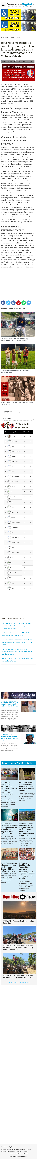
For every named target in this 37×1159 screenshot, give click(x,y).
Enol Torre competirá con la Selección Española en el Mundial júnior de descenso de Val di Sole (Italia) (17, 651)
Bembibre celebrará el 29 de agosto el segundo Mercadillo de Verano (17, 659)
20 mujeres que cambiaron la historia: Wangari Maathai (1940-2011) (9, 737)
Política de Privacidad (8, 1151)
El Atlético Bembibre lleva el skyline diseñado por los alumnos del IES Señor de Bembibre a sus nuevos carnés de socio (9, 789)
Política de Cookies (22, 1151)
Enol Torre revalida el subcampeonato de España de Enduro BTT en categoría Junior (9, 867)
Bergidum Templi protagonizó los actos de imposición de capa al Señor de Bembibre (27, 786)
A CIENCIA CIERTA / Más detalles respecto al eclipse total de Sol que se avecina (9, 705)
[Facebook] (3, 302)
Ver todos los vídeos (19, 982)
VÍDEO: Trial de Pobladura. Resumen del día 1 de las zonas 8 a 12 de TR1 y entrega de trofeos (18, 948)
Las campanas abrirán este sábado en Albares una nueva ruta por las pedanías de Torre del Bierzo (17, 642)
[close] (3, 4)
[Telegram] (28, 302)
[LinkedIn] (13, 302)
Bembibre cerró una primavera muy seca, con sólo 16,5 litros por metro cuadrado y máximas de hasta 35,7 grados (27, 830)
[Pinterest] (18, 302)
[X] (8, 302)
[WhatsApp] (23, 302)
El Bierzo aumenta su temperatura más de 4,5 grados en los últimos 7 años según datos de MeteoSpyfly (9, 829)
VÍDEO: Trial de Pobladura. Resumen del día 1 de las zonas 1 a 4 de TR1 (18, 977)
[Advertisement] (19, 1065)
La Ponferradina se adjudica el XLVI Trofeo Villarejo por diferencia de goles (16, 634)
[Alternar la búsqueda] (34, 4)
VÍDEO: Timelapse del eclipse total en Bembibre (18, 922)
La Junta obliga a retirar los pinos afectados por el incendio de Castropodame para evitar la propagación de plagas (17, 625)
